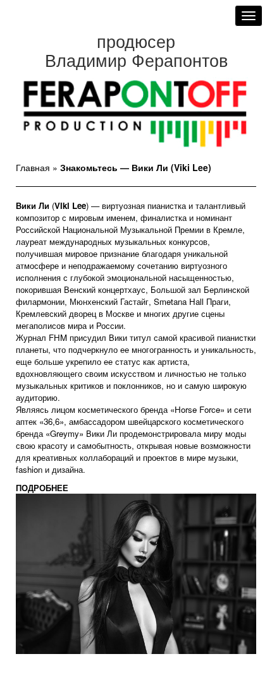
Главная (33, 167)
